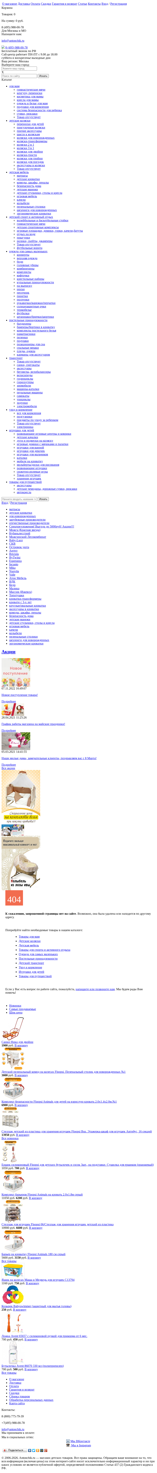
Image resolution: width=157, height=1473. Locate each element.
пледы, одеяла (26, 351)
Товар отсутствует (29, 117)
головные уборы (27, 265)
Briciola (14, 554)
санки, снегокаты (28, 365)
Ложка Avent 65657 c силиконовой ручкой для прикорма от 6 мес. (44, 1336)
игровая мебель (27, 196)
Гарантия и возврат (64, 3)
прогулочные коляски (31, 127)
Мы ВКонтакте (80, 1441)
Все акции (8, 768)
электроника (25, 426)
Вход (104, 3)
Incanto (13, 564)
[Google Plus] (46, 1450)
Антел (13, 550)
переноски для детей (30, 124)
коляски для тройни (30, 158)
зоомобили (24, 385)
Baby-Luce (16, 540)
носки (21, 289)
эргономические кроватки (34, 213)
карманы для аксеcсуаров (33, 354)
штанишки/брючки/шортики (35, 316)
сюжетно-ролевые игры (32, 471)
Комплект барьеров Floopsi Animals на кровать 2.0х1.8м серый (42, 1194)
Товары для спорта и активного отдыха (44, 949)
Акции (9, 651)
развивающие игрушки (32, 468)
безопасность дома (29, 186)
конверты (23, 254)
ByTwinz (14, 557)
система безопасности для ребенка (39, 110)
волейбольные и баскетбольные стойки (42, 220)
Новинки (15, 1005)
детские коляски (19, 120)
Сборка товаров (19, 1396)
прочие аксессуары (29, 131)
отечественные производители (29, 523)
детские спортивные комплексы (38, 227)
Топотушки (16, 595)
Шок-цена (15, 1012)
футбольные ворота (29, 248)
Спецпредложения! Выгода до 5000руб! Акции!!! (41, 526)
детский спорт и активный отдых (31, 217)
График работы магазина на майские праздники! (33, 724)
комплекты (24, 272)
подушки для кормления (33, 106)
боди (20, 261)
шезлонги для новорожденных (37, 210)
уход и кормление (20, 409)
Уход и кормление (30, 967)
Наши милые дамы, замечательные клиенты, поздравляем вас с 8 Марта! (49, 758)
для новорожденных (22, 516)
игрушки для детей (21, 430)
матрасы (22, 175)
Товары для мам (29, 936)
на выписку (24, 285)
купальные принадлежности (35, 282)
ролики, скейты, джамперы (34, 241)
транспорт (16, 358)
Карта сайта (17, 1403)
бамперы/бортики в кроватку (36, 327)
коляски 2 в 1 (25, 144)
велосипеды (25, 375)
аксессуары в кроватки (24, 609)
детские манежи (27, 189)
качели (21, 199)
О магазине (9, 3)
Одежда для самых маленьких (38, 954)
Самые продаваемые (22, 1009)
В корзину (21, 1045)
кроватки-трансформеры (25, 598)
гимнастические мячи (31, 89)
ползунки (23, 299)
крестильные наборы (30, 278)
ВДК (12, 581)
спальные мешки (28, 347)
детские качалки (27, 437)
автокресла (24, 492)
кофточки (23, 275)
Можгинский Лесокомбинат (27, 536)
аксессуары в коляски (31, 165)
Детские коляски (30, 941)
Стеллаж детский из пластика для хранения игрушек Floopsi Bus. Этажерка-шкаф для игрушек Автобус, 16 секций (77, 1131)
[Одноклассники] (38, 1450)
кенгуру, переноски (29, 93)
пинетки (22, 296)
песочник (23, 292)
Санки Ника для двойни (17, 1042)
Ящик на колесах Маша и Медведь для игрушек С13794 (38, 1279)
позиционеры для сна (31, 344)
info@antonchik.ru (13, 40)
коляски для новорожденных (36, 137)
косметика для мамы (30, 96)
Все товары (9, 1261)
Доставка (24, 3)
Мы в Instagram (80, 1445)
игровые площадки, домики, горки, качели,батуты (50, 230)
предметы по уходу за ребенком (37, 420)
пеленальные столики (31, 206)
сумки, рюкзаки (27, 113)
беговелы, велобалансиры (34, 371)
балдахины (24, 323)
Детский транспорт (31, 963)
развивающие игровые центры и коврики (44, 433)
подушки (23, 340)
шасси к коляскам (28, 134)
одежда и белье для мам (32, 103)
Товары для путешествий (35, 976)
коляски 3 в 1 (25, 148)
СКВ (12, 543)
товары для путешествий (25, 482)
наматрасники (26, 334)
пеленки (22, 337)
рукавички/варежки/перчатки (36, 303)
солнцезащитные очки (31, 306)
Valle (12, 574)
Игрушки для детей (31, 971)
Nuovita (14, 571)
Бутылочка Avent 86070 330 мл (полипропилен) (33, 1365)
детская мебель (19, 172)
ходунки (22, 402)
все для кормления (29, 413)
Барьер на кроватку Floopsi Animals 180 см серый (33, 1254)
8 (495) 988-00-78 (16, 47)
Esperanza (15, 561)
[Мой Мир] (42, 1450)
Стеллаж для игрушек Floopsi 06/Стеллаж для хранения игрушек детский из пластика (58, 1224)
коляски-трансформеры (32, 141)
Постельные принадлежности (38, 958)
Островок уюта (19, 547)
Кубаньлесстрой (19, 533)
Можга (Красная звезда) (24, 530)
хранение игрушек (29, 478)
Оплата (35, 3)
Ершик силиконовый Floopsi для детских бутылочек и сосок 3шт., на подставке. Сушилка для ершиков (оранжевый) (78, 1164)
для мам (14, 86)
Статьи (82, 3)
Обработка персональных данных (31, 1399)
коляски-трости (27, 155)
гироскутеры (25, 382)
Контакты (94, 3)
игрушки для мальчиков (32, 454)
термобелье (24, 309)
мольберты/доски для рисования (38, 464)
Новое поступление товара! (20, 695)
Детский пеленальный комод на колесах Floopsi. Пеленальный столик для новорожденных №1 (64, 1071)
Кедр (12, 585)
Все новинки (10, 1138)
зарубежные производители (27, 519)
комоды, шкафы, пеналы (33, 182)
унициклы (23, 399)
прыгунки (23, 237)
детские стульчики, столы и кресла (39, 192)
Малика (14, 588)
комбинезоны (25, 268)
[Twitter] (34, 1450)
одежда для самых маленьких (28, 251)
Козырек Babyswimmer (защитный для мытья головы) (36, 1306)
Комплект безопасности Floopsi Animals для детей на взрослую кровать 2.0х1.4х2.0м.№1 (59, 1101)
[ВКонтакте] (30, 1450)
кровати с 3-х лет (20, 602)
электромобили (27, 406)
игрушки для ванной (30, 447)
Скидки (46, 3)
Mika (12, 567)
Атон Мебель (17, 578)
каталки (22, 457)
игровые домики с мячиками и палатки (42, 444)
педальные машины (30, 392)
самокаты (23, 396)
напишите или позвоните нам (95, 989)
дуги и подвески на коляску (35, 440)
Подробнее (9, 701)
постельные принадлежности (28, 320)
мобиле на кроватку (30, 461)
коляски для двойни (30, 151)
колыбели (23, 203)
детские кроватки (28, 179)
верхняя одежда (27, 258)
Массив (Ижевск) (20, 591)
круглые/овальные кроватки (27, 605)
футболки (23, 313)
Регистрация (118, 3)
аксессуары (24, 368)
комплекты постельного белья (36, 330)
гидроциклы (25, 378)
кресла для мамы (28, 100)
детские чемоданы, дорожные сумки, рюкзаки (47, 488)
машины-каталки (28, 389)
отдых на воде (26, 234)
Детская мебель (29, 945)
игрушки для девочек (31, 451)
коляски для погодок (30, 161)
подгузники (24, 416)
